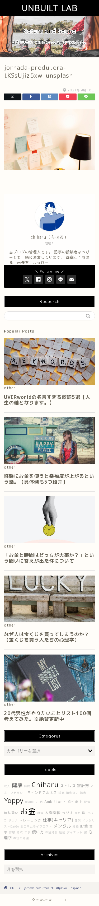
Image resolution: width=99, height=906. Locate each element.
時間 (27, 786)
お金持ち (51, 832)
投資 (40, 813)
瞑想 (77, 813)
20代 (39, 802)
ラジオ (67, 813)
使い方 (38, 832)
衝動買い (72, 793)
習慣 (87, 802)
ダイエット (75, 832)
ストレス (68, 785)
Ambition (53, 801)
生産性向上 (73, 802)
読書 (83, 793)
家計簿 (83, 785)
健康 (17, 785)
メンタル (62, 826)
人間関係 (53, 812)
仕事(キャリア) (58, 820)
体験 (12, 832)
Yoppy (13, 800)
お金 (28, 811)
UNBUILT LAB (50, 8)
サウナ (13, 820)
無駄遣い (11, 813)
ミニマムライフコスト (36, 826)
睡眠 (61, 793)
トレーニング (30, 820)
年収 (27, 832)
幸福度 (29, 802)
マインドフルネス (42, 792)
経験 (76, 826)
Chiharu (45, 784)
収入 (7, 786)
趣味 (78, 820)
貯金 (84, 826)
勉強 (62, 832)
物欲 (20, 832)
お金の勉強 (21, 838)
